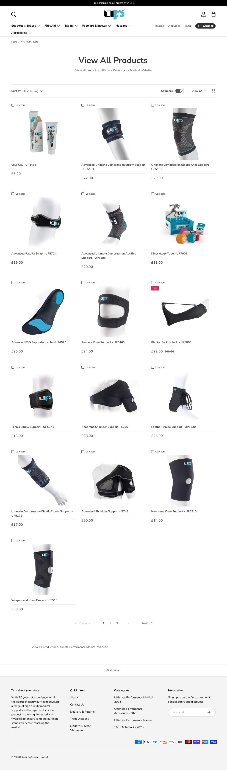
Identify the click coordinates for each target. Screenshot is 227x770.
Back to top (113, 670)
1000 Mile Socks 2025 (129, 727)
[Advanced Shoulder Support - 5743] (113, 480)
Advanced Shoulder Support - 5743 (104, 511)
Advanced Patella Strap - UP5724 (33, 254)
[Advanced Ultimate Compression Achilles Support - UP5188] (113, 222)
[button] (213, 14)
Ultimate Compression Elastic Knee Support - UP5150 (181, 167)
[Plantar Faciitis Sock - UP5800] (183, 311)
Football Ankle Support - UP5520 (173, 427)
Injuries (159, 26)
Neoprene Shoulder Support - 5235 (104, 427)
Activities (174, 26)
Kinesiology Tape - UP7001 (169, 254)
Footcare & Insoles (94, 26)
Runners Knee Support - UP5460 (103, 342)
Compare (167, 91)
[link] (82, 623)
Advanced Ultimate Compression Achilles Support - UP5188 (108, 256)
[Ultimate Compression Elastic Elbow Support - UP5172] (43, 480)
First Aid (50, 26)
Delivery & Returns (82, 712)
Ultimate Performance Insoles (133, 720)
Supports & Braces (23, 26)
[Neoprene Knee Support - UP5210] (183, 480)
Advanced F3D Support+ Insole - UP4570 (38, 342)
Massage (121, 26)
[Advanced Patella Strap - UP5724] (43, 222)
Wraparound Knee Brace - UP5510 (34, 600)
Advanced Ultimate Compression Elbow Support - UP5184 (113, 167)
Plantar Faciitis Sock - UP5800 (171, 342)
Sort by (16, 91)
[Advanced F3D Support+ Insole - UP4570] (43, 311)
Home (14, 41)
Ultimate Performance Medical (33, 757)
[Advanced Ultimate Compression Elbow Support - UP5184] (113, 134)
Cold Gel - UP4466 (23, 165)
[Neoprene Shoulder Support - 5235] (113, 396)
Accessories (19, 33)
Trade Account (79, 719)
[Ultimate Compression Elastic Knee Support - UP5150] (183, 134)
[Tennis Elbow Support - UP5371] (43, 396)
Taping (69, 26)
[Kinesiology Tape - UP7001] (183, 222)
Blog (188, 26)
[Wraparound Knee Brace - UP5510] (43, 569)
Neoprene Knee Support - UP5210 (174, 511)
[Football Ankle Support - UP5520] (183, 396)
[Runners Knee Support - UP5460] (113, 311)
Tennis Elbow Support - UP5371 (32, 427)
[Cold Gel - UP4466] (43, 134)
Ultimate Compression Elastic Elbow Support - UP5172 (42, 513)
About (74, 697)
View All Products (29, 41)
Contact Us (77, 705)
